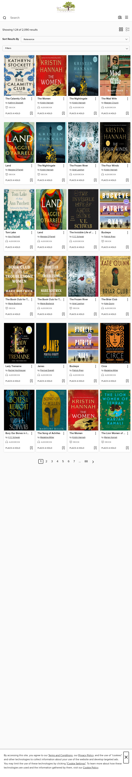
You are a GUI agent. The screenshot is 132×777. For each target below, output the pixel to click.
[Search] (4, 17)
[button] (121, 30)
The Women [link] (44, 98)
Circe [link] (104, 366)
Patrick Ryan (109, 236)
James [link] (41, 366)
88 (86, 461)
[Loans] (120, 18)
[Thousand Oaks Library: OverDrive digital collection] (66, 7)
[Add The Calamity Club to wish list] (31, 114)
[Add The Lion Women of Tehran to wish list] (127, 448)
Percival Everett (47, 370)
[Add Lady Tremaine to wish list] (31, 381)
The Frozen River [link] (79, 165)
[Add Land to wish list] (31, 180)
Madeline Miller (111, 370)
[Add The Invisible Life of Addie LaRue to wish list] (95, 247)
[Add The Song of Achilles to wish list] (63, 448)
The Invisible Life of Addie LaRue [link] (82, 232)
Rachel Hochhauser (17, 370)
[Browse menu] (127, 17)
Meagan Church (111, 103)
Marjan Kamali (110, 437)
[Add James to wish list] (63, 381)
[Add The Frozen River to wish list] (95, 180)
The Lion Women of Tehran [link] (113, 433)
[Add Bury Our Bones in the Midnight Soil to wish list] (31, 448)
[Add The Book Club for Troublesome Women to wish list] (31, 314)
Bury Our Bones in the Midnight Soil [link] (17, 433)
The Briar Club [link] (109, 299)
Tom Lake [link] (10, 232)
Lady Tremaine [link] (13, 366)
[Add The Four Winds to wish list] (127, 180)
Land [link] (8, 165)
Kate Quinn (109, 303)
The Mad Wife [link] (109, 98)
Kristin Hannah (46, 103)
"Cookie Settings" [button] (76, 763)
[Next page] (93, 461)
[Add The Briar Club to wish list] (127, 314)
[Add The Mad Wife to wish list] (127, 114)
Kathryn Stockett (15, 103)
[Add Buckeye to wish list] (127, 247)
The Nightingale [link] (78, 98)
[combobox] (59, 18)
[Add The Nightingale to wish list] (95, 114)
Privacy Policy (86, 755)
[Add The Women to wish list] (63, 114)
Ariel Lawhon (78, 170)
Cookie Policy (90, 767)
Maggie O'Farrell (15, 170)
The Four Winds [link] (110, 165)
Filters (8, 48)
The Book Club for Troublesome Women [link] (17, 299)
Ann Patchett (14, 236)
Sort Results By (10, 39)
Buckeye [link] (106, 232)
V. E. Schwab (78, 236)
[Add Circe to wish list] (127, 381)
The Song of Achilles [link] (49, 433)
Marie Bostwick (15, 303)
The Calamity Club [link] (15, 98)
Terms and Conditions (60, 755)
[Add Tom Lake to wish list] (31, 247)
